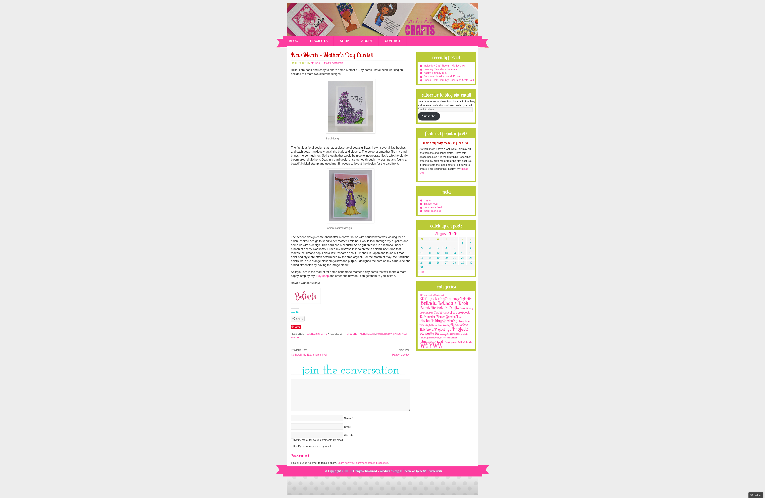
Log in (427, 200)
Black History (466, 308)
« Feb (421, 271)
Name (347, 418)
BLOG (293, 41)
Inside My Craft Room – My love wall (445, 65)
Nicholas (456, 325)
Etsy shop (322, 275)
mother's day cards (388, 334)
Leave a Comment (333, 63)
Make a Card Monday (440, 325)
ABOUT (367, 41)
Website (348, 435)
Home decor (464, 321)
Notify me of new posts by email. (313, 446)
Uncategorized (431, 341)
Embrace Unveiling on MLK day (442, 76)
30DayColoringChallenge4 (441, 298)
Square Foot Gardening (458, 333)
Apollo (467, 298)
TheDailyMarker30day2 (430, 337)
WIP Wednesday (465, 342)
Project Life (442, 329)
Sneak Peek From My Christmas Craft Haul (449, 79)
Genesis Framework (429, 471)
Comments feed (433, 207)
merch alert (367, 334)
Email (347, 426)
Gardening (449, 320)
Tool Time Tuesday (449, 337)
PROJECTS (319, 41)
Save (297, 326)
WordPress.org (432, 210)
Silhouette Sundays (434, 333)
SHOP (344, 41)
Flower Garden (446, 316)
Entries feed (430, 203)
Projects (460, 328)
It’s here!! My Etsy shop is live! (309, 354)
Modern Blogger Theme (395, 471)
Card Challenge (426, 312)
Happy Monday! (401, 354)
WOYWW (431, 345)
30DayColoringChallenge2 (432, 294)
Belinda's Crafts (382, 19)
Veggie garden (450, 341)
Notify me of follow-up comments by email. (319, 439)
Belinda (428, 302)
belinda (315, 63)
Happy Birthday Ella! (435, 72)
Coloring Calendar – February (440, 69)
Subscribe (428, 116)
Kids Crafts (425, 324)
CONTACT (393, 41)
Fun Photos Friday (441, 318)
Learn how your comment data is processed (363, 462)
